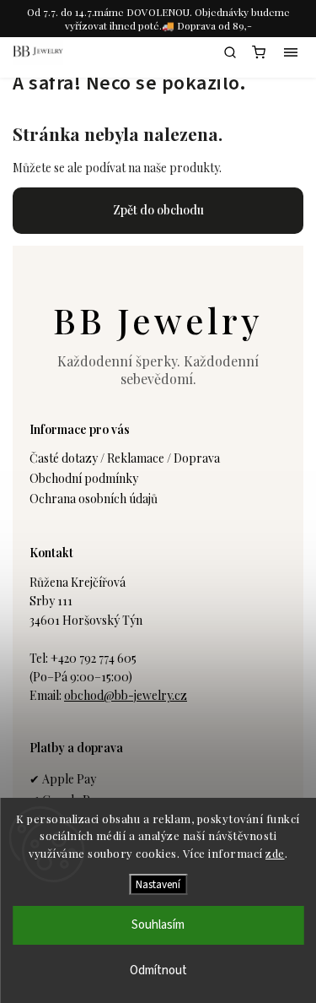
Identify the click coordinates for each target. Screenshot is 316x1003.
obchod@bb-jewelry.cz (125, 695)
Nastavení (158, 884)
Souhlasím (158, 925)
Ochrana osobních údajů (93, 499)
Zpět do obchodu (158, 210)
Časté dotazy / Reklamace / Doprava (124, 458)
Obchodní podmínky (83, 478)
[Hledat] (230, 52)
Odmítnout (158, 970)
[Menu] (291, 52)
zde (275, 853)
